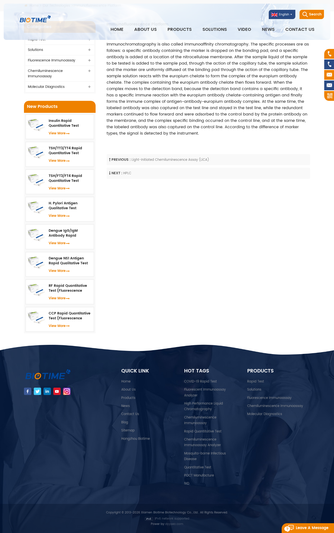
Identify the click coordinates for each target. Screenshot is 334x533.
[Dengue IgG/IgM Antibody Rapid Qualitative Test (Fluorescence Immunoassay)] (36, 234)
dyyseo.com (174, 524)
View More (57, 133)
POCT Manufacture (199, 475)
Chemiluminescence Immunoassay (45, 73)
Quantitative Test (197, 467)
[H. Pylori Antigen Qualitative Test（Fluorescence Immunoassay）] (36, 207)
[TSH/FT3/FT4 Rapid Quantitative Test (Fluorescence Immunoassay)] (36, 180)
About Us (145, 29)
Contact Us (299, 29)
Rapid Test (255, 381)
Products (179, 29)
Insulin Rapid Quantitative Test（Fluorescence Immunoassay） (64, 123)
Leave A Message (312, 528)
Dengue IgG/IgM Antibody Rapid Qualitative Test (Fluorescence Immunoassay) (63, 233)
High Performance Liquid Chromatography (203, 406)
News (268, 29)
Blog (124, 422)
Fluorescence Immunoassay (51, 60)
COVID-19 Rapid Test (200, 381)
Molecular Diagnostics (46, 87)
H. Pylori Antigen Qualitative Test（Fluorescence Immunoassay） (63, 206)
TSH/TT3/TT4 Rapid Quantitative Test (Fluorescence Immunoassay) (65, 151)
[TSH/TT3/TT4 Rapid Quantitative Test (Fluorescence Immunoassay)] (36, 152)
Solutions (214, 29)
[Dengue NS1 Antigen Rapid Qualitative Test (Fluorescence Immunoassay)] (36, 262)
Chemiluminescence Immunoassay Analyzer (202, 442)
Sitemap (128, 430)
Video (244, 29)
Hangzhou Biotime (135, 438)
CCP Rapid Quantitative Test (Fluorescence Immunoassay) (69, 316)
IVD (186, 483)
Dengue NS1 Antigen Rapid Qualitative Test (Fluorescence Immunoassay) (68, 261)
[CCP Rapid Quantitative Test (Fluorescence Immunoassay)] (36, 317)
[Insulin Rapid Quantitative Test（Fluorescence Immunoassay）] (36, 124)
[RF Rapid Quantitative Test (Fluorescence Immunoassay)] (36, 289)
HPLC (127, 173)
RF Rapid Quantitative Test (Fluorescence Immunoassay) (68, 288)
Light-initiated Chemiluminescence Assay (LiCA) (170, 159)
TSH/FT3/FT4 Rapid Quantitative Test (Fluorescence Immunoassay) (65, 178)
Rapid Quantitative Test (203, 431)
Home (117, 29)
